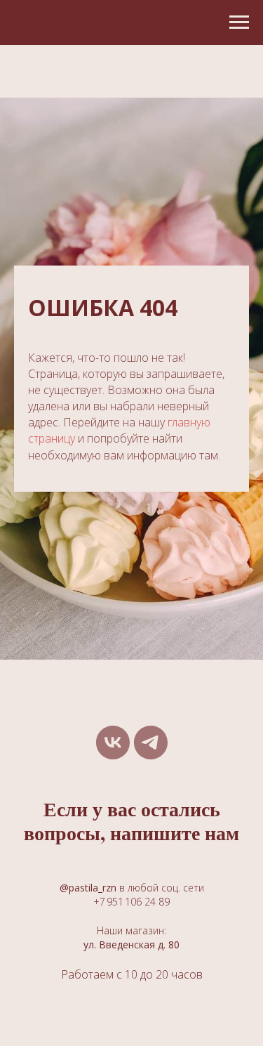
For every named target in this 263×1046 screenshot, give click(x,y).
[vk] (113, 742)
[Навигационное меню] (239, 22)
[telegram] (151, 742)
